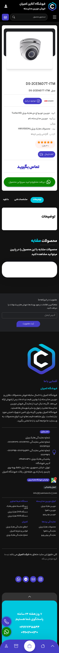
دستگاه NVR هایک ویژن (18, 516)
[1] (38, 142)
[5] (51, 142)
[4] (48, 142)
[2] (42, 142)
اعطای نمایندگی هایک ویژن (17, 527)
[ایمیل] (33, 579)
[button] (5, 17)
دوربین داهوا (50, 510)
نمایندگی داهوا (49, 531)
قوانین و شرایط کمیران (19, 531)
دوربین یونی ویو (49, 514)
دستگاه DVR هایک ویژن (18, 512)
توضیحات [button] (37, 200)
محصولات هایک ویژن (47, 527)
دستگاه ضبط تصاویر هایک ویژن (17, 507)
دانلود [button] (6, 200)
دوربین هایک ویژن (48, 506)
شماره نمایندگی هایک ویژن (17, 535)
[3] (45, 142)
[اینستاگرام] (40, 579)
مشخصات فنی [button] (20, 200)
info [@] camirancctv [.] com (45, 493)
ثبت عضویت (28, 324)
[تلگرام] (26, 579)
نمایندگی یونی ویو (48, 535)
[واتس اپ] (18, 579)
